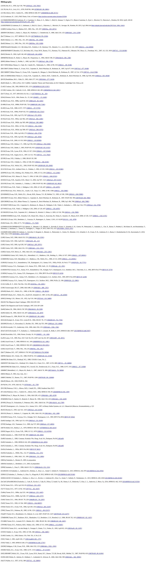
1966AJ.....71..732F (31, 223)
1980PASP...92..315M (44, 356)
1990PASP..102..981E (54, 183)
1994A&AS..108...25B (63, 58)
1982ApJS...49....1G (32, 241)
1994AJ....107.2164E (43, 151)
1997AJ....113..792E (43, 155)
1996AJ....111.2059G (69, 259)
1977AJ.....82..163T (32, 489)
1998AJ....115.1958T (55, 525)
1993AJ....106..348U (42, 532)
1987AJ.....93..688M (64, 363)
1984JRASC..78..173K (54, 320)
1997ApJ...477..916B (81, 68)
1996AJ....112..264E (53, 173)
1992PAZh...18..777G (79, 262)
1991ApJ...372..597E (34, 115)
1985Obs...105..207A (49, 29)
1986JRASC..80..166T (58, 521)
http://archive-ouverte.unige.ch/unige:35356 (52, 16)
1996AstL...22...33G (57, 266)
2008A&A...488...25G (41, 288)
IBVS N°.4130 (58, 273)
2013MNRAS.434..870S (95, 471)
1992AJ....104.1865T (34, 503)
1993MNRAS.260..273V (36, 543)
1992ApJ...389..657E (36, 129)
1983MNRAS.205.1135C (41, 86)
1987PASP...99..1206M (45, 377)
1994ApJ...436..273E (34, 133)
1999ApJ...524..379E (93, 205)
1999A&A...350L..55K (50, 327)
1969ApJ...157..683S (47, 424)
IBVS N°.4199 (81, 277)
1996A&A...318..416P (59, 399)
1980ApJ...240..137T (36, 496)
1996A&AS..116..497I (35, 313)
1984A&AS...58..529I (35, 309)
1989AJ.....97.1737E (33, 108)
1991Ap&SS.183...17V (33, 539)
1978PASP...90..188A (42, 9)
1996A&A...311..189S (36, 456)
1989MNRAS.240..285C (52, 90)
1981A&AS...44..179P (56, 402)
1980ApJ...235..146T (36, 492)
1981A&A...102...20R (52, 413)
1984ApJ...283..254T (43, 507)
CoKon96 (60, 446)
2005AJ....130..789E (71, 212)
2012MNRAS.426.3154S (66, 474)
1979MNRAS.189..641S (48, 428)
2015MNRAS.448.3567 (82, 331)
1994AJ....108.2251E (50, 176)
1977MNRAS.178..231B (39, 36)
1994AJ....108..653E (41, 162)
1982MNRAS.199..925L (41, 345)
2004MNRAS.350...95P (61, 392)
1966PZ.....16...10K (42, 334)
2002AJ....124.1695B (86, 47)
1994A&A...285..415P (49, 395)
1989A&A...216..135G (35, 248)
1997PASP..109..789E (83, 198)
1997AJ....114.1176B (90, 72)
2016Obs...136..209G (38, 284)
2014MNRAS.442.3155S (131, 481)
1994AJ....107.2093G (79, 255)
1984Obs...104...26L (36, 349)
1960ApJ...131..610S (35, 420)
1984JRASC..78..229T (36, 499)
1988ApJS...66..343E (36, 101)
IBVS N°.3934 (69, 417)
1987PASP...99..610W (96, 553)
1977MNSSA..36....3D (39, 94)
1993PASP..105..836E (45, 165)
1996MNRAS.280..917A (49, 13)
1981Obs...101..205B (36, 40)
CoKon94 (60, 438)
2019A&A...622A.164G (20, 234)
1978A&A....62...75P (31, 385)
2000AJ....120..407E (53, 187)
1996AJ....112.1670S (44, 431)
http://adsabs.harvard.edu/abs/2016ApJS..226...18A (17, 22)
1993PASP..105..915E (43, 147)
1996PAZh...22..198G (71, 280)
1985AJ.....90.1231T (42, 510)
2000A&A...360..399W (73, 557)
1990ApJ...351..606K (55, 323)
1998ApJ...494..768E (82, 201)
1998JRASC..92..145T (84, 517)
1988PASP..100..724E (37, 104)
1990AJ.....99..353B (64, 65)
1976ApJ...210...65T (33, 485)
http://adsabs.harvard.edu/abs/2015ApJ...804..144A (108, 25)
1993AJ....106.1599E (76, 194)
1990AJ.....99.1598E (61, 191)
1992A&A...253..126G (43, 252)
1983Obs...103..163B (36, 43)
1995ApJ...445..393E (34, 137)
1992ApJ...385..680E (36, 122)
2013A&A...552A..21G (64, 228)
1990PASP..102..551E (37, 112)
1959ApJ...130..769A (33, 6)
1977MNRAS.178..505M (40, 352)
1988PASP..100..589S (36, 435)
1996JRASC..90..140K (36, 316)
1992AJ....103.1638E (56, 169)
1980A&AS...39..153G (36, 237)
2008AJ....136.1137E (99, 216)
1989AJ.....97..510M (78, 367)
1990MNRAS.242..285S (39, 442)
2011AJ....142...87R (69, 219)
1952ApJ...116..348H (44, 298)
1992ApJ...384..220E (36, 119)
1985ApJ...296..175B (45, 61)
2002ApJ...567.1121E (54, 180)
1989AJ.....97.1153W (43, 550)
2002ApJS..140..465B (35, 54)
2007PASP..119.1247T (61, 514)
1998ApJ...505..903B (102, 76)
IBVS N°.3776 (107, 270)
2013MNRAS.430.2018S (113, 478)
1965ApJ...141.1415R (35, 410)
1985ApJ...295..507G (34, 244)
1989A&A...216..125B (72, 33)
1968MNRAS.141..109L (41, 341)
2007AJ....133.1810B (119, 50)
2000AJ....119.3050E (34, 140)
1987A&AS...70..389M (55, 370)
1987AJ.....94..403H (60, 295)
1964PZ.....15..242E (39, 97)
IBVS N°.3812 (35, 449)
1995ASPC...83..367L (57, 338)
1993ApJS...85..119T (74, 528)
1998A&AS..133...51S (42, 467)
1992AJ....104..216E (34, 126)
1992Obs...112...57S (35, 453)
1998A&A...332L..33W (48, 546)
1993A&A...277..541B (46, 79)
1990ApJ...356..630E (43, 144)
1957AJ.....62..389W (33, 561)
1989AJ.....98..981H (42, 291)
